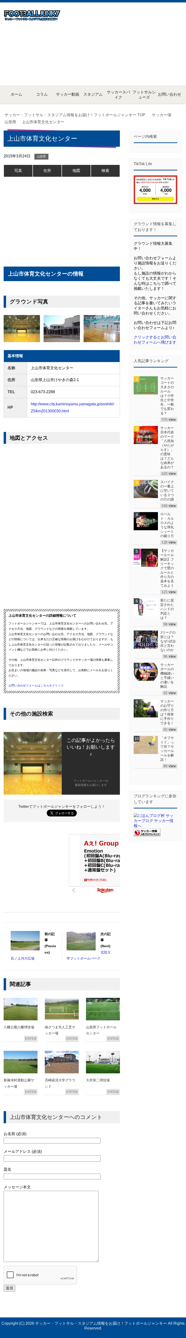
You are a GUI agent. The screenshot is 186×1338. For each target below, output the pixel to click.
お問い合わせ (169, 94)
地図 (76, 171)
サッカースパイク (118, 94)
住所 (47, 171)
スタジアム (93, 94)
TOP (78, 115)
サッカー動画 (67, 94)
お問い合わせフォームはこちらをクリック (36, 685)
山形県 (41, 156)
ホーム (16, 94)
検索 (105, 171)
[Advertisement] (126, 43)
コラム (42, 94)
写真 (18, 171)
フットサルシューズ (144, 94)
